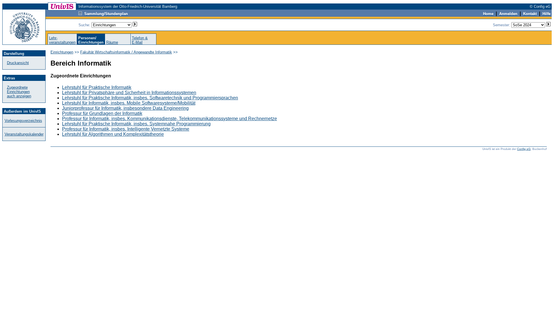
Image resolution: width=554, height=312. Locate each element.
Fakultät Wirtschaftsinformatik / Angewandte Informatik (126, 52)
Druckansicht (18, 63)
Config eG (524, 149)
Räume (112, 42)
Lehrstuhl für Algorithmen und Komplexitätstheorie (113, 134)
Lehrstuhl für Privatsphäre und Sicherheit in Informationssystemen (129, 92)
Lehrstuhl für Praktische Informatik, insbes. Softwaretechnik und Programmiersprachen (150, 97)
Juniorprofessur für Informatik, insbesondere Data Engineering (125, 108)
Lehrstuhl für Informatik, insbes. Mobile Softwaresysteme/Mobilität (128, 103)
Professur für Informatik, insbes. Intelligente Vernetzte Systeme (125, 129)
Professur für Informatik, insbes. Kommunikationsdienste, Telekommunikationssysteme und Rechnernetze (169, 118)
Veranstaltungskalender (24, 134)
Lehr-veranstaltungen (62, 40)
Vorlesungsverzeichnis (23, 120)
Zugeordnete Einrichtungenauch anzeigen (19, 91)
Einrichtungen (61, 52)
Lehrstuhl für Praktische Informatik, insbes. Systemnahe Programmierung (136, 123)
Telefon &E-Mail (140, 40)
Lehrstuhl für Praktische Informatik (96, 87)
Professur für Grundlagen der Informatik (102, 113)
